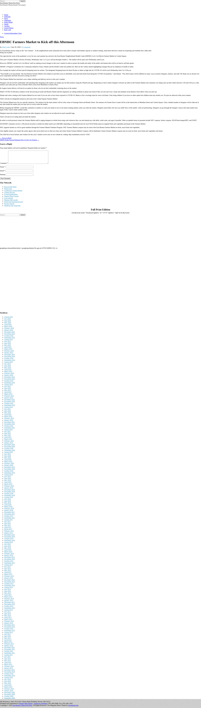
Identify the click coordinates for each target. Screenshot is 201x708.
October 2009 (8, 696)
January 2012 (8, 645)
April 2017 (7, 527)
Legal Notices (8, 28)
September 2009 (9, 698)
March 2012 (8, 642)
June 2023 (7, 388)
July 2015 (7, 566)
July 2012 (7, 634)
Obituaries (7, 20)
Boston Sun (8, 189)
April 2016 (7, 550)
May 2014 (7, 593)
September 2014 (9, 585)
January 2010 (8, 690)
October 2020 (8, 448)
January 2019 (8, 488)
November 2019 (9, 469)
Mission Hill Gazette (11, 200)
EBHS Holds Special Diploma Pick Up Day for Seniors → (19, 140)
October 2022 (8, 403)
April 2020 (7, 459)
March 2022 (8, 416)
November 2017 (9, 514)
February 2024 (9, 373)
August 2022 (8, 407)
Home (6, 15)
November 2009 (9, 694)
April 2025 (7, 347)
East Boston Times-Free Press (10, 3)
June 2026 (7, 321)
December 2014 (9, 580)
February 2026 (9, 328)
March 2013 (8, 619)
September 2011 (9, 653)
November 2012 (9, 627)
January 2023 (8, 397)
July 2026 (7, 319)
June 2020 (7, 456)
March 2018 (8, 506)
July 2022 (7, 409)
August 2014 (8, 587)
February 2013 (9, 621)
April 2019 (7, 482)
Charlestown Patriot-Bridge (13, 190)
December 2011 (9, 647)
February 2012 (9, 643)
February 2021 (9, 441)
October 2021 (8, 426)
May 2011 (7, 660)
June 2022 (7, 411)
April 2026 (7, 324)
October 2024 (8, 358)
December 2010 (9, 670)
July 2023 (7, 386)
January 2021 (8, 443)
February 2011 (9, 666)
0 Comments (26, 47)
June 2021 (7, 433)
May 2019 (7, 480)
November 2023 (9, 379)
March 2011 (8, 664)
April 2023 (7, 392)
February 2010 (9, 689)
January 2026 (8, 330)
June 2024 (7, 366)
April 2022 (7, 414)
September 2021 (9, 428)
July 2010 (7, 679)
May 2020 (7, 458)
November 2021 (9, 424)
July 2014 (7, 589)
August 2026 (8, 317)
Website (2, 174)
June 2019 (7, 478)
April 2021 (7, 437)
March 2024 (8, 371)
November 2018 (9, 491)
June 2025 (7, 343)
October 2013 (8, 606)
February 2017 (9, 531)
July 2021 (7, 431)
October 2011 (8, 651)
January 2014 (8, 600)
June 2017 (7, 523)
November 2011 (9, 649)
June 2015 (7, 568)
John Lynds (6, 47)
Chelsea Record (9, 192)
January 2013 (8, 623)
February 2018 (9, 508)
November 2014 (9, 582)
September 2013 (9, 608)
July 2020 (7, 454)
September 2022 (9, 405)
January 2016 (8, 555)
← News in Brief (5, 138)
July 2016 (7, 544)
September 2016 (9, 540)
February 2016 (9, 553)
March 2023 (8, 394)
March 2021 (8, 439)
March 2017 (8, 529)
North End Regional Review (13, 202)
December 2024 (9, 354)
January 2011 (8, 668)
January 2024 (8, 375)
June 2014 (7, 591)
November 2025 (9, 334)
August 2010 (8, 677)
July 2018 (7, 499)
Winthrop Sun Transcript (12, 205)
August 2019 (8, 474)
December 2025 (9, 332)
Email (2, 171)
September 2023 (9, 382)
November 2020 (9, 446)
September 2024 (9, 360)
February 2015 (9, 576)
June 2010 (7, 681)
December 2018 (9, 489)
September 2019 (9, 473)
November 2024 (9, 356)
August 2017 (8, 520)
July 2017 (7, 521)
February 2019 (9, 486)
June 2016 (7, 546)
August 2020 (8, 452)
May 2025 (7, 345)
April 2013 (7, 617)
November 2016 (9, 536)
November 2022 (9, 401)
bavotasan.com (73, 705)
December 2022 (9, 399)
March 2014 (8, 597)
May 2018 (7, 503)
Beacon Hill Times (10, 187)
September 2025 (9, 337)
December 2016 (9, 535)
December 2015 (9, 557)
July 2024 (7, 364)
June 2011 (7, 658)
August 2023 (8, 384)
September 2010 (9, 675)
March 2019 (8, 484)
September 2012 (9, 630)
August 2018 (8, 497)
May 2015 (7, 570)
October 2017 (8, 516)
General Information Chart (13, 33)
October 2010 (8, 674)
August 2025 (8, 339)
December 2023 (9, 377)
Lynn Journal (8, 198)
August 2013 (8, 610)
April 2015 (7, 572)
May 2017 (7, 525)
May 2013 (7, 615)
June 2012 (7, 636)
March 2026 (8, 326)
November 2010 (9, 672)
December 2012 (9, 625)
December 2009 (9, 692)
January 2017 (8, 533)
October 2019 (8, 471)
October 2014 (8, 583)
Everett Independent (10, 194)
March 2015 (8, 574)
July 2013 (7, 612)
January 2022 (8, 420)
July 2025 (7, 341)
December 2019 (9, 467)
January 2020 (8, 465)
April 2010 (7, 685)
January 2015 (8, 578)
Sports (6, 24)
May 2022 (7, 413)
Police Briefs (8, 22)
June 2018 (7, 501)
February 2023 (9, 396)
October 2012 (8, 628)
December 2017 (9, 512)
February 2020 (9, 463)
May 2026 (7, 322)
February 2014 (9, 598)
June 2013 (7, 613)
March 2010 (8, 687)
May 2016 (7, 548)
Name (2, 167)
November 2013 (9, 604)
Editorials (7, 17)
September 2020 (9, 450)
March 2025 (8, 349)
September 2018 (9, 495)
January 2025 (8, 352)
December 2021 (9, 422)
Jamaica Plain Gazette (11, 196)
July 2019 (7, 476)
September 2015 (9, 563)
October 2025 (8, 336)
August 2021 (8, 429)
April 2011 (7, 662)
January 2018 (8, 510)
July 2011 (7, 657)
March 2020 (8, 461)
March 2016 (8, 551)
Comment (4, 163)
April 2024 (7, 369)
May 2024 (7, 367)
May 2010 (7, 683)
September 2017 (9, 518)
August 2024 (8, 362)
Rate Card (7, 30)
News (6, 18)
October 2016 (8, 538)
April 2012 (7, 640)
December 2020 (9, 444)
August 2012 (8, 632)
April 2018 (7, 505)
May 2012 (7, 638)
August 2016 (8, 542)
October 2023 (8, 381)
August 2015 (8, 565)
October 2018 (8, 493)
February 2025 (9, 351)
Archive (7, 26)
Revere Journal (9, 204)
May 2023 (7, 390)
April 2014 (7, 595)
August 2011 (8, 655)
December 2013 (9, 602)
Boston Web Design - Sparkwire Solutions (33, 703)
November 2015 (9, 559)
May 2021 (7, 435)
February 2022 (9, 418)
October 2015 (8, 561)
